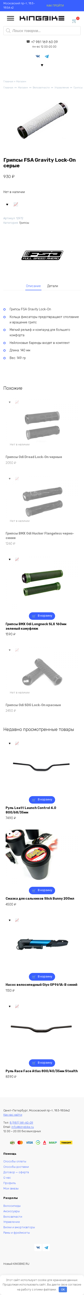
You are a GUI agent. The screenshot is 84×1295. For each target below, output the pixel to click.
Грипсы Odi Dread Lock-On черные (34, 457)
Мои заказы (11, 1188)
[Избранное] (42, 64)
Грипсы (78, 87)
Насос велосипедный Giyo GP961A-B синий (41, 985)
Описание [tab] (33, 286)
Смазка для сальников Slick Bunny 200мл (40, 899)
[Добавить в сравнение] (16, 204)
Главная (8, 81)
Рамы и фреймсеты (16, 1232)
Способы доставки (16, 1166)
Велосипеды (12, 1205)
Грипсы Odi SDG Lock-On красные (33, 705)
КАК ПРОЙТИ (55, 5)
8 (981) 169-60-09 (21, 1122)
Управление (61, 87)
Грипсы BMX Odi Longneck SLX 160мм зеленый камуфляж (36, 626)
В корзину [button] (45, 615)
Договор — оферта (16, 1172)
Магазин (21, 81)
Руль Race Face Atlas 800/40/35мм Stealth (42, 1071)
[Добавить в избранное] (7, 204)
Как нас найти (12, 1114)
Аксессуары (11, 1211)
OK (63, 1289)
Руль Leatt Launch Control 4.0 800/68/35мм (31, 810)
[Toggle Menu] (10, 18)
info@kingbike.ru (22, 1127)
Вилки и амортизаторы (19, 1227)
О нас (7, 1177)
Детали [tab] (52, 286)
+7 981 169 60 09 (44, 44)
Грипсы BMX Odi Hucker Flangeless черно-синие (40, 536)
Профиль (9, 1183)
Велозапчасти (41, 87)
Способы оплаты (14, 1161)
